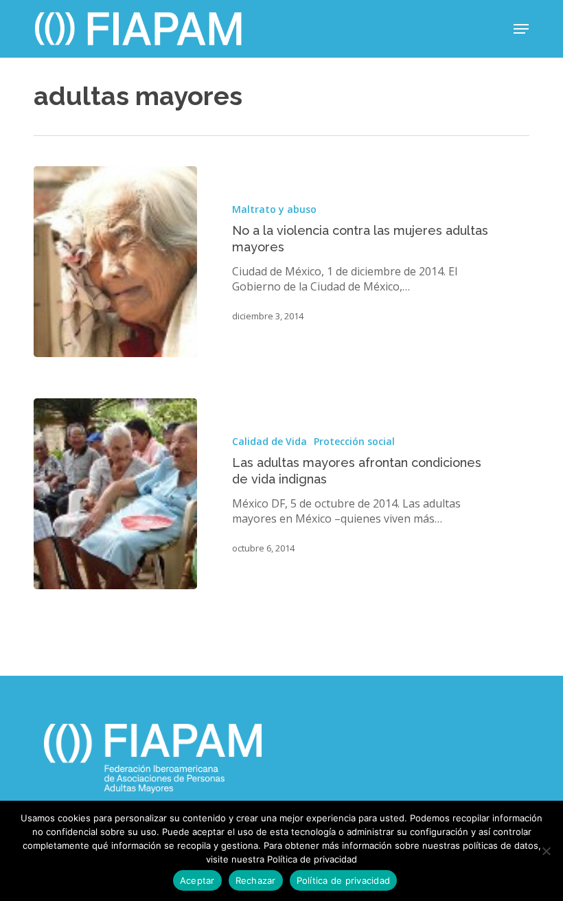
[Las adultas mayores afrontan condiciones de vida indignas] (115, 493)
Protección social (354, 441)
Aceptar (197, 880)
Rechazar (255, 880)
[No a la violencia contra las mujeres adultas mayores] (115, 261)
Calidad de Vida (269, 441)
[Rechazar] (546, 851)
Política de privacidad (344, 880)
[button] (521, 29)
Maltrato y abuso (274, 209)
